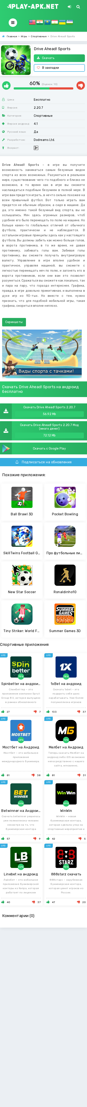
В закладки (50, 68)
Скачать (48, 58)
